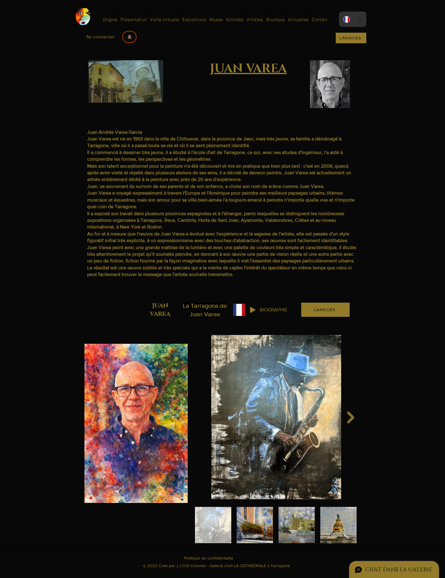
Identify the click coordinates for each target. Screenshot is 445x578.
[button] (129, 37)
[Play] (252, 310)
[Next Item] (350, 417)
